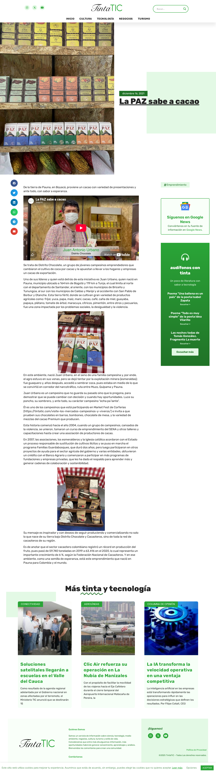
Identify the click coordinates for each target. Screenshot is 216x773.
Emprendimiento (176, 184)
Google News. (194, 229)
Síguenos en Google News (185, 219)
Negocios (126, 18)
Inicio (70, 18)
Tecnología (105, 18)
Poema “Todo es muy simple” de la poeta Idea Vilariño (185, 316)
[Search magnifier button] (184, 9)
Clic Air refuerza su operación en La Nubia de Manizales (105, 670)
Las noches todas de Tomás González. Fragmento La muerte (185, 336)
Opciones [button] (191, 767)
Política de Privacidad (196, 750)
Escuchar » (185, 304)
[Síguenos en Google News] (185, 206)
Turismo (144, 18)
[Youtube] (42, 7)
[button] (14, 183)
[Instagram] (27, 7)
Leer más (177, 767)
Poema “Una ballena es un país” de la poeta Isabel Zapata (185, 297)
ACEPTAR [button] (207, 768)
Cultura (85, 18)
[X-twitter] (34, 7)
